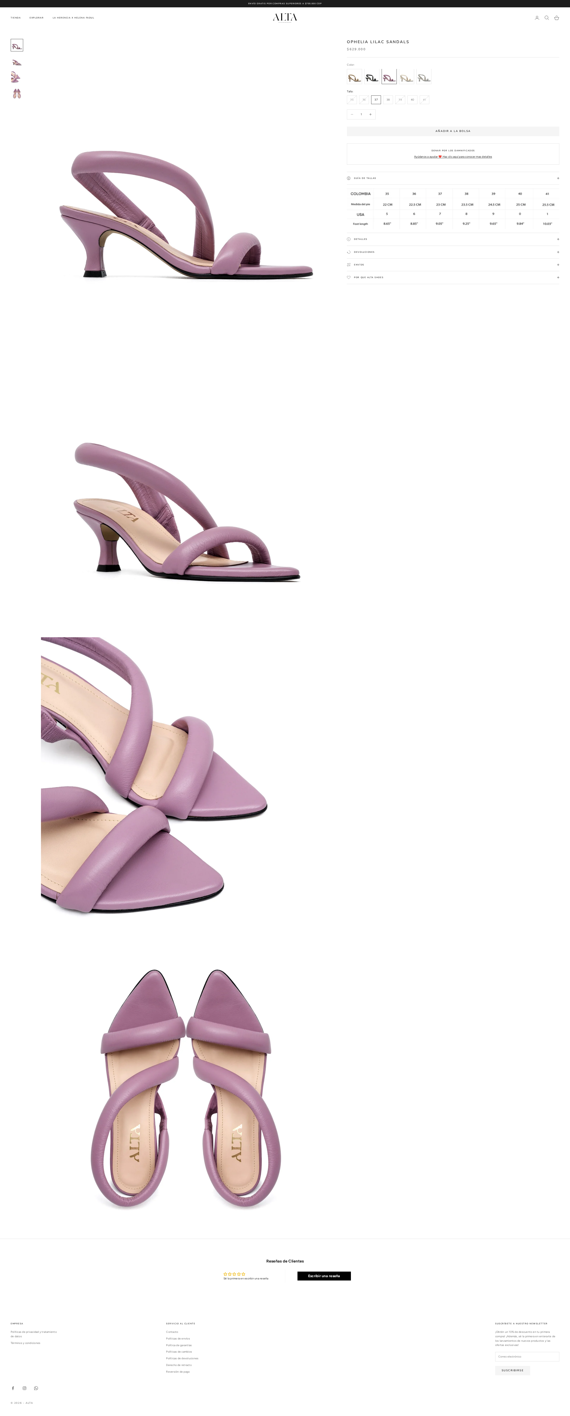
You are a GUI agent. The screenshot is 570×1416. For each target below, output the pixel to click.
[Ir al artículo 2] (17, 61)
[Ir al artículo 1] (17, 45)
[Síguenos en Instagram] (24, 1388)
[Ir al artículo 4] (17, 93)
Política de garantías (179, 1345)
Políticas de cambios (179, 1351)
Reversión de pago (178, 1371)
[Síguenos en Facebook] (13, 1388)
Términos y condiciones (25, 1343)
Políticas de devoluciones (182, 1358)
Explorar (37, 17)
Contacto (172, 1331)
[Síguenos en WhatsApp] (36, 1388)
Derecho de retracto (179, 1365)
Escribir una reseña (324, 1276)
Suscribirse (513, 1370)
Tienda (16, 17)
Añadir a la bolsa (453, 131)
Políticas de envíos (178, 1338)
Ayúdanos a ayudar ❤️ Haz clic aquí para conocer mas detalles (453, 156)
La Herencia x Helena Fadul (73, 17)
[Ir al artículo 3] (17, 77)
